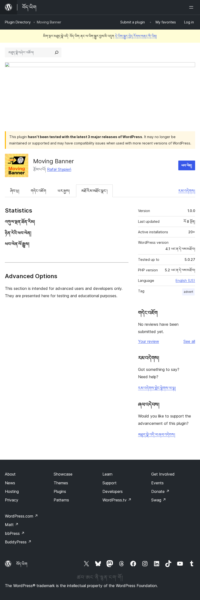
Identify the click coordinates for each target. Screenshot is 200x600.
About (10, 474)
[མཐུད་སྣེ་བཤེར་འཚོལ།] (56, 52)
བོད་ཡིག (21, 563)
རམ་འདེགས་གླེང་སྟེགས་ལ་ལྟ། (157, 388)
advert (188, 292)
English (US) (185, 280)
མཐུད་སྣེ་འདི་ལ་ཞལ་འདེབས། (156, 434)
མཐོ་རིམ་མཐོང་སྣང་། (94, 190)
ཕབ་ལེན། (186, 165)
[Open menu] (192, 7)
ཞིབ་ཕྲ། (14, 190)
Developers (112, 491)
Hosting (12, 491)
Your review (148, 341)
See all (189, 341)
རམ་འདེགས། (186, 190)
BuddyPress (18, 541)
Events (157, 482)
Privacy (11, 500)
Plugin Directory (18, 22)
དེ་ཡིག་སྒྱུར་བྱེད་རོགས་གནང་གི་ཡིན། (136, 36)
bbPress (15, 533)
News (10, 482)
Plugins (60, 491)
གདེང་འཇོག (38, 190)
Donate (160, 491)
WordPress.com (21, 516)
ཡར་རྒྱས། (64, 190)
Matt (12, 524)
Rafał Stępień (59, 169)
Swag (158, 500)
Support (109, 482)
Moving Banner (53, 161)
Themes (61, 482)
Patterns (61, 500)
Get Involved (163, 474)
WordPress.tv (116, 500)
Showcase (63, 474)
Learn (107, 474)
